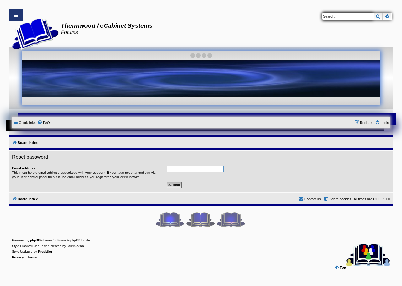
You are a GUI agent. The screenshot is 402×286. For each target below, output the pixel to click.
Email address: (24, 168)
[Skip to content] (16, 15)
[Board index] (33, 33)
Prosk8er (45, 251)
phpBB (35, 240)
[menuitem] (43, 122)
